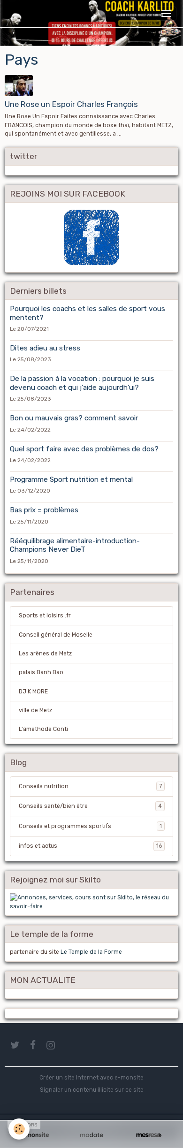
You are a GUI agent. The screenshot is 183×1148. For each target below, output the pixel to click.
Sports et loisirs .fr (45, 615)
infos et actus (90, 846)
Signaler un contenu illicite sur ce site (92, 1090)
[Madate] (91, 1135)
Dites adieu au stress (45, 348)
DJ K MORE (33, 691)
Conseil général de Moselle (55, 634)
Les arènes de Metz (45, 653)
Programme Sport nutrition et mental (71, 479)
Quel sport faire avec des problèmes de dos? (84, 449)
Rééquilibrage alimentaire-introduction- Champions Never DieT (75, 545)
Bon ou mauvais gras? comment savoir (74, 418)
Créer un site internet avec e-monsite (91, 1077)
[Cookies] (19, 1129)
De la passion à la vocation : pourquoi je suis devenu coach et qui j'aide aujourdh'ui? (82, 382)
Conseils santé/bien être (90, 806)
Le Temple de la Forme (91, 952)
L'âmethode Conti (43, 729)
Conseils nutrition (90, 786)
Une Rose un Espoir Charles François (71, 104)
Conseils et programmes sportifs (90, 826)
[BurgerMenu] (166, 14)
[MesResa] (149, 1135)
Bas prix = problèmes (44, 510)
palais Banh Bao (41, 672)
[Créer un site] (34, 1135)
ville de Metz (35, 710)
